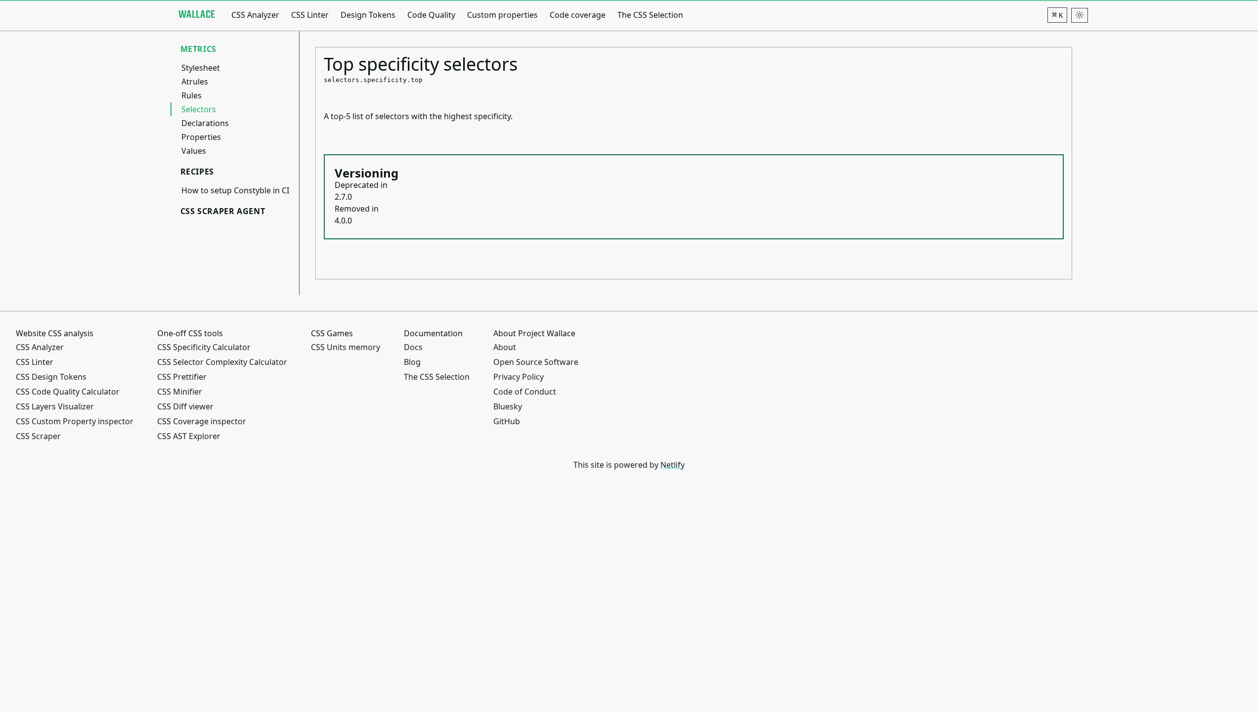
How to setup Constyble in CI (235, 190)
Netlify (672, 464)
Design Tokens (368, 14)
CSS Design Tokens (51, 376)
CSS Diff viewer (185, 406)
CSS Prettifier (182, 376)
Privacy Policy (518, 376)
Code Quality (431, 14)
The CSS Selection (650, 14)
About (504, 347)
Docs (413, 347)
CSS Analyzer (255, 14)
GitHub (506, 421)
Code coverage (578, 14)
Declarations (205, 123)
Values (193, 150)
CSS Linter (310, 14)
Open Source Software (535, 361)
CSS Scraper (38, 436)
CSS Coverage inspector (201, 421)
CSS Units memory (345, 347)
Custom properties (502, 14)
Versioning (366, 173)
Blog (412, 361)
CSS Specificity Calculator (204, 347)
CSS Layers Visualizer (55, 406)
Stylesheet (200, 67)
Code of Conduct (524, 391)
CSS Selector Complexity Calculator (222, 361)
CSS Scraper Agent (222, 211)
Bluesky (507, 406)
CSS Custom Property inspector (74, 421)
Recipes (197, 171)
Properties (201, 137)
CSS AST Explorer (188, 436)
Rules (191, 95)
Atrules (194, 81)
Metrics (198, 49)
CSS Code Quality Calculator (68, 391)
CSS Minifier (179, 391)
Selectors (198, 109)
